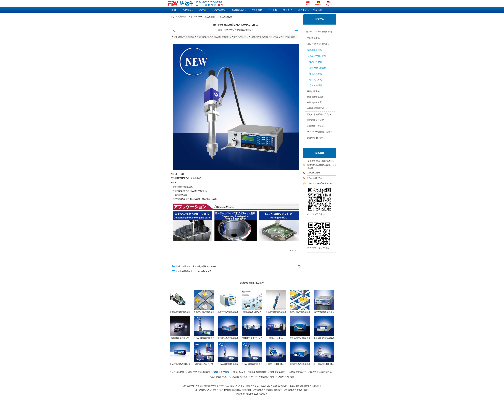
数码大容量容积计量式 (203, 338)
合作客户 (287, 10)
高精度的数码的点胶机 (227, 338)
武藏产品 (181, 16)
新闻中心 (302, 10)
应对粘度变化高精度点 (300, 338)
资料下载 (272, 10)
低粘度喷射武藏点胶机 (276, 312)
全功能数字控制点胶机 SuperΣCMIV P (194, 271)
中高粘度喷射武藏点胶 (179, 312)
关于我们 (187, 10)
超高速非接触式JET (204, 364)
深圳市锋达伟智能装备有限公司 (238, 30)
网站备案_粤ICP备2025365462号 (252, 394)
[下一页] (296, 31)
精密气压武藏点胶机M (324, 312)
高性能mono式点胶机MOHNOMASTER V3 (235, 24)
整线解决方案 (238, 10)
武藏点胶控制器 (224, 16)
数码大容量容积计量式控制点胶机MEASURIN (197, 266)
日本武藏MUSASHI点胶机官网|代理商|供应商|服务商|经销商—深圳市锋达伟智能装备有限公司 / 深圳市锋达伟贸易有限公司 (252, 390)
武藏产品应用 (218, 10)
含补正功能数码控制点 (179, 364)
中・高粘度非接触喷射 (323, 364)
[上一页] (174, 31)
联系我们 (317, 10)
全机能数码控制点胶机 (323, 338)
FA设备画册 (256, 10)
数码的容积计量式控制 (227, 364)
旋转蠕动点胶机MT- (180, 338)
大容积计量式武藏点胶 (203, 312)
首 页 (173, 16)
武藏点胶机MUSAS (252, 312)
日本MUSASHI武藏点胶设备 (201, 16)
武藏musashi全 (276, 338)
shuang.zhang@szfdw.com (319, 183)
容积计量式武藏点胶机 (300, 312)
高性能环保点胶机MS (252, 338)
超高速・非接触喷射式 (276, 364)
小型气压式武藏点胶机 (227, 312)
